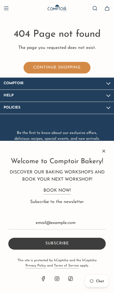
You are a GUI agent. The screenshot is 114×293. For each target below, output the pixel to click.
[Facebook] (43, 279)
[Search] (95, 8)
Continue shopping (57, 67)
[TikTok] (70, 279)
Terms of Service (66, 265)
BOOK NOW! (57, 190)
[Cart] (107, 8)
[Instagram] (57, 279)
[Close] (104, 151)
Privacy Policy (35, 265)
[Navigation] (6, 8)
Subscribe (57, 243)
